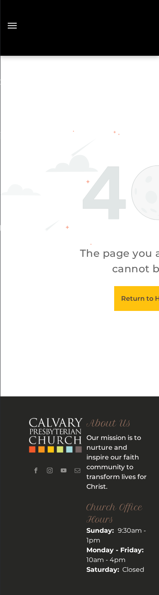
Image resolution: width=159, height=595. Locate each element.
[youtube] (64, 471)
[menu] (12, 26)
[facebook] (36, 471)
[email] (77, 471)
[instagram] (50, 471)
